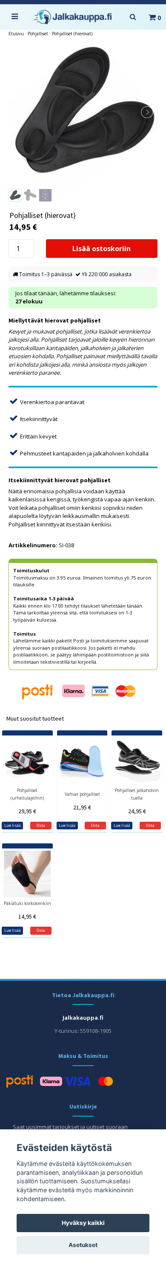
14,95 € (27, 916)
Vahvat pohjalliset (82, 794)
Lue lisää (12, 825)
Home (16, 34)
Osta (41, 825)
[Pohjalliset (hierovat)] (83, 112)
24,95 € (137, 811)
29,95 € (27, 811)
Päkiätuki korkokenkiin (27, 903)
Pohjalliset (38, 34)
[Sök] (132, 16)
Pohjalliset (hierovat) (72, 34)
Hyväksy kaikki (83, 1222)
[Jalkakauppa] (73, 16)
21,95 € (82, 807)
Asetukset (83, 1245)
